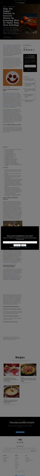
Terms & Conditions (23, 247)
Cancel (23, 245)
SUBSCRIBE (17, 245)
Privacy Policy (28, 247)
